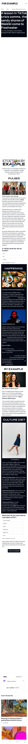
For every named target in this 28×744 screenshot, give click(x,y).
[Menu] (26, 3)
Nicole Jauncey (6, 459)
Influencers (5, 529)
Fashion (5, 523)
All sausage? (5, 357)
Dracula (4, 337)
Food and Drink (6, 520)
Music (4, 526)
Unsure (4, 259)
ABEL (20, 459)
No (3, 256)
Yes (4, 253)
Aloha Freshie (13, 297)
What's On (5, 532)
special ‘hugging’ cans (18, 361)
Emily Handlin (21, 503)
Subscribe (8, 262)
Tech (4, 535)
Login (3, 262)
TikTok (22, 199)
